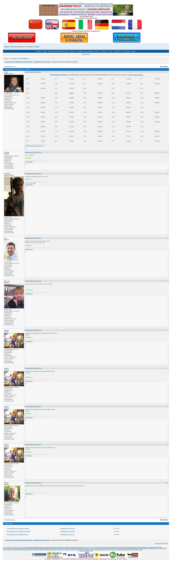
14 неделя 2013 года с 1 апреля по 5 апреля (18, 528)
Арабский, (99, 547)
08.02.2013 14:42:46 (36, 368)
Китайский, (35, 548)
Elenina (6, 483)
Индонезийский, (7, 548)
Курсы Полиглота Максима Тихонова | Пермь (18, 62)
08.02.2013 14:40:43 (36, 330)
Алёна (6, 72)
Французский (82, 547)
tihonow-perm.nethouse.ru (58, 549)
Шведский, (135, 548)
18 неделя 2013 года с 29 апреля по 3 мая (17, 534)
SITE (109, 549)
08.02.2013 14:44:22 (36, 406)
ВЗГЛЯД (165, 548)
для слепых (9, 549)
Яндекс (156, 548)
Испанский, (55, 547)
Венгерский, (126, 547)
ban (5, 238)
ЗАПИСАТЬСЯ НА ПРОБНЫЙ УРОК (58, 51)
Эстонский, (141, 548)
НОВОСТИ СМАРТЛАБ (39, 549)
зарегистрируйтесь (24, 58)
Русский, (92, 548)
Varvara (6, 330)
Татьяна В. (7, 173)
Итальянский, (61, 547)
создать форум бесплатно (161, 543)
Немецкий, (68, 547)
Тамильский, (113, 548)
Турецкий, (120, 548)
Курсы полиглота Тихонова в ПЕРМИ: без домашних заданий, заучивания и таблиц (86, 3)
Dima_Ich (7, 281)
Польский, (80, 548)
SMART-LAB (49, 549)
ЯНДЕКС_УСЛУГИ (69, 549)
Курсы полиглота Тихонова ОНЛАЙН (86, 18)
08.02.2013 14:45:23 (36, 444)
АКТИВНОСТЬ (118, 51)
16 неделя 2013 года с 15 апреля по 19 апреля (18, 531)
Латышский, (47, 548)
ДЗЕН (4, 549)
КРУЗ (32, 549)
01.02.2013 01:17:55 (36, 238)
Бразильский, (119, 547)
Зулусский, (150, 547)
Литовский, (53, 548)
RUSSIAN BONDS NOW (18, 549)
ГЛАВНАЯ (38, 51)
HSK (29, 549)
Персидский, (66, 548)
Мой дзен (131, 549)
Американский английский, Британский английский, (39, 547)
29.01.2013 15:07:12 (36, 152)
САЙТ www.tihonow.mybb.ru (101, 549)
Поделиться (28, 72)
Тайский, (108, 548)
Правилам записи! (138, 74)
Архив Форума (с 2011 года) (41, 62)
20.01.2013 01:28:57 (36, 72)
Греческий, (139, 547)
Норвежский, (59, 548)
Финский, (125, 548)
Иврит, (154, 547)
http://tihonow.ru (29, 161)
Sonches (6, 152)
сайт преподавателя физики (121, 549)
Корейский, (41, 548)
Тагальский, (102, 548)
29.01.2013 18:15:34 (36, 173)
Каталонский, (28, 548)
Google (160, 548)
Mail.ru (26, 549)
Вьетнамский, (132, 547)
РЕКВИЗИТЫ (104, 51)
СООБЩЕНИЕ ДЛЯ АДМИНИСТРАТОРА (88, 51)
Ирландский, (14, 548)
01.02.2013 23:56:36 (36, 281)
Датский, (144, 547)
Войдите (14, 58)
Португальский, (74, 548)
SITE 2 (112, 549)
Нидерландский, (75, 547)
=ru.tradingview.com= (80, 549)
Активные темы (86, 54)
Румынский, (86, 548)
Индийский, (159, 547)
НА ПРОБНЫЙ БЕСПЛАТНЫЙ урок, (59, 74)
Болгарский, (112, 547)
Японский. (147, 548)
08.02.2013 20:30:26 (36, 482)
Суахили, (96, 548)
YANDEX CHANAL (89, 549)
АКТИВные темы (138, 549)
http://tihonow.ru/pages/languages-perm (34, 145)
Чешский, (129, 548)
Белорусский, (105, 547)
